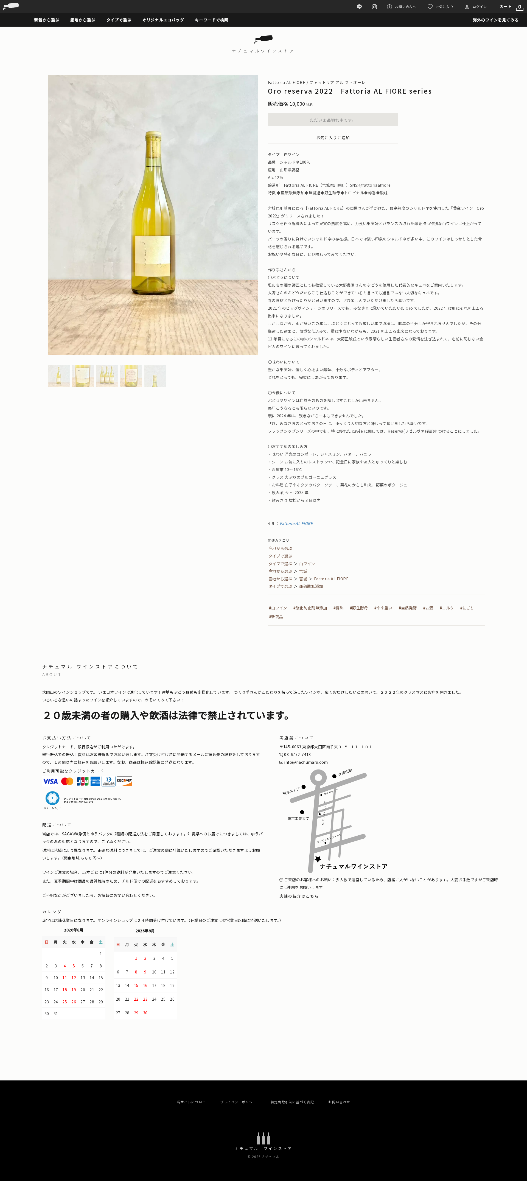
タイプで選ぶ (280, 556)
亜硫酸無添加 (311, 586)
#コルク (447, 608)
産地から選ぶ (280, 548)
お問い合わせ (339, 1101)
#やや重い (383, 608)
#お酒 (428, 608)
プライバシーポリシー (238, 1101)
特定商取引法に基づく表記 (292, 1101)
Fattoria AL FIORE (296, 523)
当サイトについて (191, 1101)
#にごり (467, 608)
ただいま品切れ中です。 (333, 120)
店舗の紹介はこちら (299, 896)
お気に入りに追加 (333, 137)
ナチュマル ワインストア (263, 1148)
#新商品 (276, 616)
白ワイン (307, 563)
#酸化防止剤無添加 (310, 608)
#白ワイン (278, 608)
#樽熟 (338, 608)
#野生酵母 (359, 608)
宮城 (303, 571)
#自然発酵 (408, 608)
